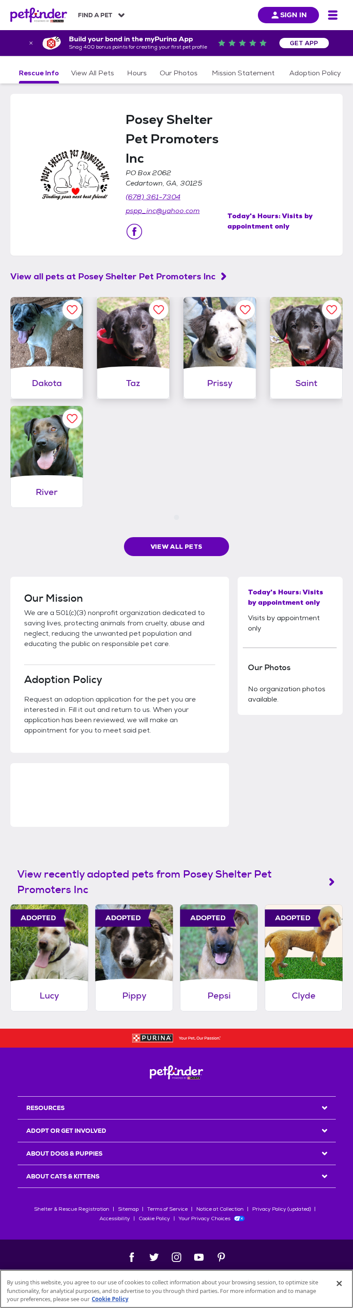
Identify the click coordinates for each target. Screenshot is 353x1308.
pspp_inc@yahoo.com (163, 210)
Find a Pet (95, 15)
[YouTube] (199, 1257)
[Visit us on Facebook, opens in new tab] (134, 231)
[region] (176, 1289)
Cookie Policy (154, 1218)
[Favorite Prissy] (245, 310)
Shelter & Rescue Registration (71, 1209)
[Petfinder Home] (38, 15)
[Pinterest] (221, 1257)
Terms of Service (167, 1209)
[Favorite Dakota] (72, 310)
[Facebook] (131, 1257)
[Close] (339, 1283)
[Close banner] (31, 43)
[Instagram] (176, 1257)
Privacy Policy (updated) (281, 1209)
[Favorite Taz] (159, 310)
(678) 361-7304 (153, 196)
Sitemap (128, 1209)
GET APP (304, 43)
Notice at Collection (220, 1209)
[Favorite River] (72, 419)
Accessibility (114, 1218)
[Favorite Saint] (332, 310)
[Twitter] (154, 1257)
